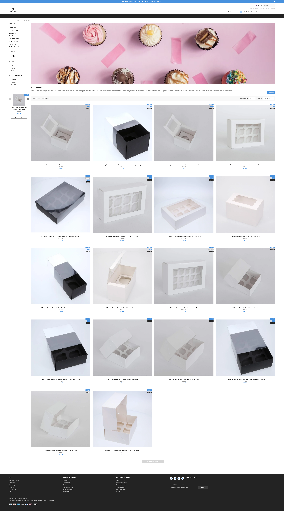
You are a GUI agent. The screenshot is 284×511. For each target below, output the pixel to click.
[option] (19, 106)
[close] (274, 1)
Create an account (268, 12)
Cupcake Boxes (27, 20)
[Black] (13, 56)
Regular (13, 68)
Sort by (260, 98)
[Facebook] (171, 478)
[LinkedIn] (182, 478)
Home (19, 20)
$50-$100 (13, 82)
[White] (10, 56)
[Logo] (13, 10)
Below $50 (13, 79)
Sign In (258, 12)
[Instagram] (175, 478)
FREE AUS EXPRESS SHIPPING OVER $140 (133, 1)
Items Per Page (244, 98)
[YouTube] (179, 478)
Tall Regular (14, 71)
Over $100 (13, 85)
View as (35, 98)
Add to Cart (19, 117)
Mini (12, 65)
